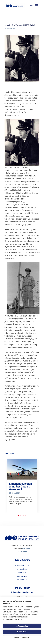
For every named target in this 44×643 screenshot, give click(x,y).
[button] (18, 515)
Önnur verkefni (22, 580)
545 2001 (23, 552)
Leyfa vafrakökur (22, 626)
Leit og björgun (22, 569)
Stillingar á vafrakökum (22, 637)
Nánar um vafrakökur (12, 620)
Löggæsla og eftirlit (22, 566)
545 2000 (26, 549)
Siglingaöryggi (22, 576)
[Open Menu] (36, 6)
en (31, 6)
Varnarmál (22, 573)
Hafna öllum (22, 632)
